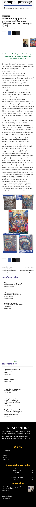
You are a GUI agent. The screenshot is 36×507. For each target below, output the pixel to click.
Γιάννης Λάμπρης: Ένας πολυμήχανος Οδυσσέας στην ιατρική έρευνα (12, 294)
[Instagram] (15, 442)
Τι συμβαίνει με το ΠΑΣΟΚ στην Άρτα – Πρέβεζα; (12, 390)
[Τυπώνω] (18, 33)
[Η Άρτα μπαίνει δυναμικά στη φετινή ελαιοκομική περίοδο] (28, 285)
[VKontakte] (21, 442)
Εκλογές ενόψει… (9, 379)
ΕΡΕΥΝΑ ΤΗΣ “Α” (6, 16)
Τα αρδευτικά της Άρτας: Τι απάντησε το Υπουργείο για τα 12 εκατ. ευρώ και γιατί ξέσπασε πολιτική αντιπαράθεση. (13, 412)
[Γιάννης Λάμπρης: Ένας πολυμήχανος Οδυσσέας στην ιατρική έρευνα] (28, 295)
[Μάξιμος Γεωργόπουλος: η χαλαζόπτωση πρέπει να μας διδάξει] (27, 371)
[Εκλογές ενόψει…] (27, 381)
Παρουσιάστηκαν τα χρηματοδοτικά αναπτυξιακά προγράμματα (27, 270)
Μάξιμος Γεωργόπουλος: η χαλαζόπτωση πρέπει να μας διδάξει (12, 370)
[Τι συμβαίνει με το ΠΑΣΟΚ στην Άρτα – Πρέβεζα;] (27, 391)
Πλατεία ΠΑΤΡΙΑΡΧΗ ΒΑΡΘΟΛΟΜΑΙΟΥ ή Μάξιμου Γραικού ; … (13, 304)
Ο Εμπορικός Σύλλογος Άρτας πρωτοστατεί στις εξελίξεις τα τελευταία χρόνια (9, 270)
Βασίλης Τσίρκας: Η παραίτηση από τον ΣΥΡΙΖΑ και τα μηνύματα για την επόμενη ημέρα (13, 401)
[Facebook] (9, 33)
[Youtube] (24, 442)
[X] (14, 33)
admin (5, 29)
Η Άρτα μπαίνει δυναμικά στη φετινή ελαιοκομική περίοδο (13, 283)
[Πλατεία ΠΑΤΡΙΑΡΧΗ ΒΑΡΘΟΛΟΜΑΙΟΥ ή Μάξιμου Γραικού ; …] (28, 306)
